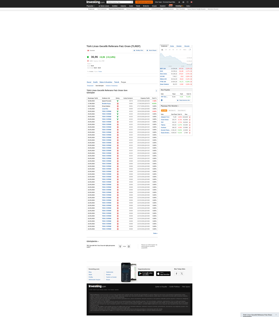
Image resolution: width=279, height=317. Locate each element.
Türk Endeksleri (102, 9)
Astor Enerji (164, 119)
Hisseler (187, 46)
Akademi (162, 6)
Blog (90, 272)
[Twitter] (182, 273)
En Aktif (164, 110)
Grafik (95, 82)
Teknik (138, 6)
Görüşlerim (92, 241)
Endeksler (91, 9)
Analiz (131, 6)
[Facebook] (176, 273)
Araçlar (154, 6)
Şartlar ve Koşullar (161, 286)
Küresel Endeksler (168, 9)
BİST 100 (163, 68)
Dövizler (179, 46)
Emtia (172, 46)
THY (162, 122)
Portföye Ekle (139, 50)
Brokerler (146, 6)
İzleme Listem (104, 6)
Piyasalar (90, 6)
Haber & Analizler (106, 82)
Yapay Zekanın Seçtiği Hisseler (196, 9)
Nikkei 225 (163, 79)
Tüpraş (163, 125)
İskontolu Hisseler (213, 9)
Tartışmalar (90, 85)
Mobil (90, 274)
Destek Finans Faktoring (168, 130)
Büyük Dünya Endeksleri (116, 9)
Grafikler (115, 6)
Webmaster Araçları (94, 279)
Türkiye (100, 71)
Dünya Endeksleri (131, 9)
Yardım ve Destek (111, 277)
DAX (161, 71)
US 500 (162, 76)
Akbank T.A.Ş (165, 117)
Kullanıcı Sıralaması (112, 85)
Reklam (108, 274)
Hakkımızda (109, 272)
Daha (155, 233)
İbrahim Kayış (106, 103)
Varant (170, 6)
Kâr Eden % (172, 110)
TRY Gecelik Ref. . (166, 97)
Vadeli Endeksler (144, 9)
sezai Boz (105, 109)
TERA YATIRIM (106, 111)
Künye (108, 279)
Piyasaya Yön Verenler (169, 106)
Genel (89, 82)
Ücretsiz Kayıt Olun (169, 2)
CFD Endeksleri (156, 9)
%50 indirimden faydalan (144, 2)
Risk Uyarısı (186, 286)
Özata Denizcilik (166, 133)
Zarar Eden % (181, 110)
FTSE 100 (163, 81)
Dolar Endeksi (164, 84)
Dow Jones (163, 74)
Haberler (123, 6)
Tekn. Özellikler (180, 9)
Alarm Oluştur (152, 50)
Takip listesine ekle (184, 100)
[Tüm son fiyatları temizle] (161, 99)
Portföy (91, 277)
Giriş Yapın (158, 2)
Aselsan (163, 127)
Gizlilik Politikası (174, 286)
